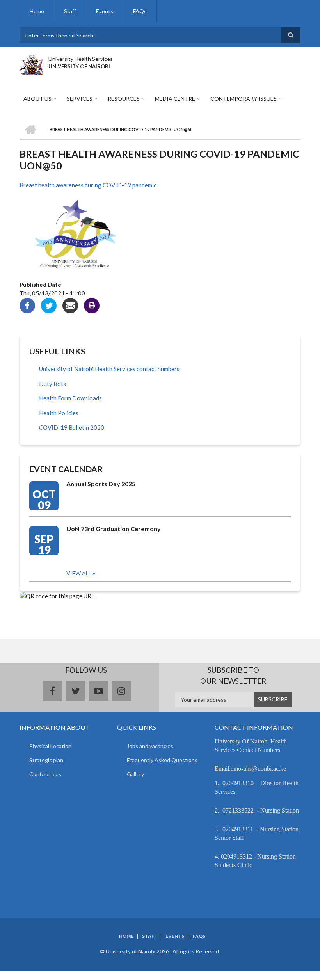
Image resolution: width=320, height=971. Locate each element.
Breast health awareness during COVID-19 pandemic (88, 185)
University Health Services (80, 58)
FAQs (140, 11)
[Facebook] (27, 304)
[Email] (70, 304)
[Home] (31, 64)
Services (79, 98)
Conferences (45, 774)
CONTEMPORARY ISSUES (243, 98)
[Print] (92, 304)
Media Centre (175, 98)
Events (104, 11)
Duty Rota (52, 383)
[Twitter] (49, 304)
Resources (124, 98)
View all (78, 573)
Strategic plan (46, 760)
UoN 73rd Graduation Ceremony (113, 528)
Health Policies (58, 412)
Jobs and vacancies (150, 746)
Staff (70, 11)
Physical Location (50, 746)
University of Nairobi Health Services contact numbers (109, 368)
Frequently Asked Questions (162, 760)
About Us (37, 98)
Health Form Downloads (70, 398)
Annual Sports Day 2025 (100, 483)
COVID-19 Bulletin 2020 (71, 427)
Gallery (135, 774)
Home (37, 11)
